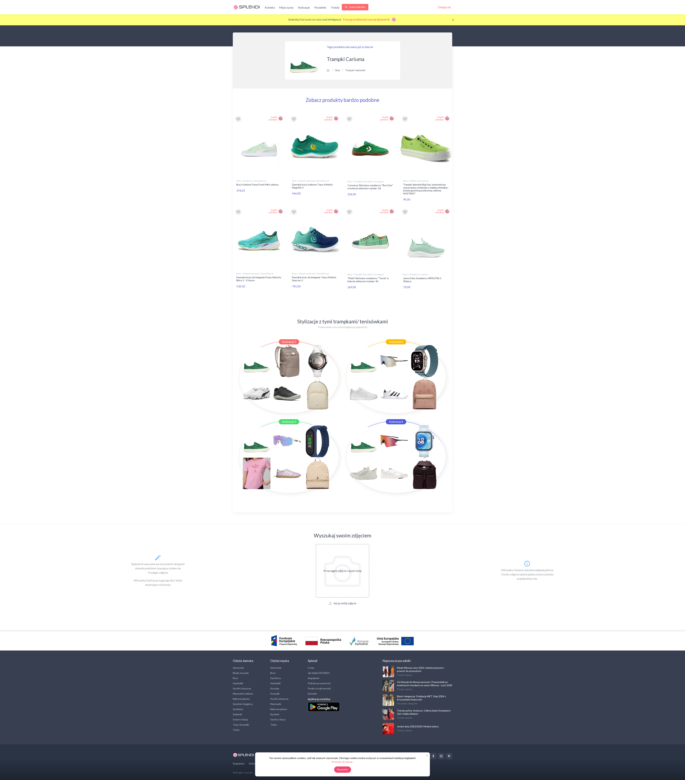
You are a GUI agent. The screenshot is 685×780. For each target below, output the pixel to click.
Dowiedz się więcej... (342, 761)
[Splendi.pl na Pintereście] (449, 756)
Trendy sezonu (404, 675)
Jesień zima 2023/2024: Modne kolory (418, 726)
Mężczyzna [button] (286, 7)
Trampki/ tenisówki (355, 70)
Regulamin (313, 678)
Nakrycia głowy (241, 698)
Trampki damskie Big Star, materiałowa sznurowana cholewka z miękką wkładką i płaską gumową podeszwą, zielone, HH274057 (425, 189)
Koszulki (275, 693)
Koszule (274, 688)
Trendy (335, 7)
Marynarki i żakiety (243, 693)
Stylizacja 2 (396, 341)
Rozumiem (342, 769)
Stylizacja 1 (289, 341)
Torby (236, 729)
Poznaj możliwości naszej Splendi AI (366, 19)
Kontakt (312, 693)
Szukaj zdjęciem (357, 7)
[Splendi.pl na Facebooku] (433, 756)
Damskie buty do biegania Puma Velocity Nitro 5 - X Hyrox (258, 279)
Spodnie (274, 714)
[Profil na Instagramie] (441, 756)
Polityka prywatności (319, 683)
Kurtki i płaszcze (242, 688)
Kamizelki (238, 683)
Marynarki (275, 703)
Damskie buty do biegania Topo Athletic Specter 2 (314, 279)
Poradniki (320, 7)
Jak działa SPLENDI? (319, 672)
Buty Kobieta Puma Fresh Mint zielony (257, 184)
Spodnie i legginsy (243, 703)
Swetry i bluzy (240, 719)
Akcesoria (238, 667)
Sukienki (237, 714)
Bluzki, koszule (241, 672)
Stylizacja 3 (289, 421)
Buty (337, 70)
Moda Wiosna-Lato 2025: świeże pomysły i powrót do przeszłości (420, 669)
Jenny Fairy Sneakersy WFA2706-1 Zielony (422, 280)
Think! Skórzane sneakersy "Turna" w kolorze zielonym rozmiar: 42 (368, 280)
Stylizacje (304, 7)
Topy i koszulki (241, 724)
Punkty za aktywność (319, 688)
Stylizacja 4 (396, 421)
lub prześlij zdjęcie (344, 603)
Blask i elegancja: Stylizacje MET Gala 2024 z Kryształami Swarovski (421, 698)
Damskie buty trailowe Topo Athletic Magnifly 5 (312, 186)
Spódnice (238, 709)
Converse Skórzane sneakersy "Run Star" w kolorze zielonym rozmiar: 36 (370, 187)
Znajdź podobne (273, 118)
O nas (311, 667)
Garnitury (275, 678)
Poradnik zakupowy (407, 703)
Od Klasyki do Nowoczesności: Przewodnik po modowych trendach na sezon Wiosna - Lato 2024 (424, 683)
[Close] (453, 20)
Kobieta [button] (270, 7)
